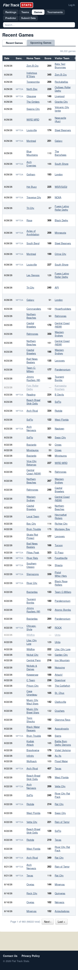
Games (38, 12)
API (57, 287)
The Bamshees (60, 153)
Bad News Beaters (32, 360)
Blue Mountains (32, 153)
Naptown (59, 428)
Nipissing (60, 667)
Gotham (31, 174)
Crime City (60, 254)
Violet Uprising (63, 750)
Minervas (60, 884)
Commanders (34, 308)
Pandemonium (62, 369)
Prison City (33, 685)
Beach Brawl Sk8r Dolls (33, 401)
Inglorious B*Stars (32, 74)
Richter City (61, 523)
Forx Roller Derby (32, 387)
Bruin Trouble (34, 529)
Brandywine (33, 750)
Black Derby (61, 220)
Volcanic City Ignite (62, 108)
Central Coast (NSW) (62, 324)
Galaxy (58, 141)
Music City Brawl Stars (33, 710)
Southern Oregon (31, 565)
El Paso (59, 552)
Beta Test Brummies (60, 65)
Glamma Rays (62, 719)
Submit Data (28, 18)
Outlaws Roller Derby (63, 88)
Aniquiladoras (62, 911)
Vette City (60, 786)
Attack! (59, 674)
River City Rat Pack (62, 795)
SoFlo (58, 401)
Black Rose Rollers (61, 582)
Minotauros (33, 450)
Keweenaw (32, 674)
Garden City (61, 654)
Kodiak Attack (30, 742)
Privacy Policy (31, 956)
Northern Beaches (31, 315)
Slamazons (33, 574)
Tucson (59, 545)
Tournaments (55, 12)
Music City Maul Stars (32, 701)
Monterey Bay (62, 529)
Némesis (59, 902)
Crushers (60, 710)
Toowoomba (33, 82)
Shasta (58, 565)
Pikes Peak (33, 552)
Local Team (33, 516)
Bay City (31, 523)
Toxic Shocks (31, 719)
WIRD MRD (33, 119)
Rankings (10, 12)
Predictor (10, 18)
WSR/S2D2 (61, 186)
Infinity (30, 755)
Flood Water (61, 761)
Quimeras (60, 893)
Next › (47, 922)
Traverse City (34, 197)
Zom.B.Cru (32, 65)
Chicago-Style (31, 627)
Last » (61, 922)
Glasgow (31, 96)
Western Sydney (59, 333)
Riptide (58, 410)
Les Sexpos (33, 275)
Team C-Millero (31, 369)
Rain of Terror (62, 822)
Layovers (60, 360)
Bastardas (32, 592)
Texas (58, 768)
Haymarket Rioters (61, 516)
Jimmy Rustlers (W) (33, 378)
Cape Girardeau (32, 692)
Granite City (61, 101)
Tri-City (30, 208)
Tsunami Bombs (59, 378)
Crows (58, 444)
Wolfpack (32, 761)
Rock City (32, 893)
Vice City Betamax (32, 462)
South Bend (33, 243)
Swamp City (33, 109)
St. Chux (59, 693)
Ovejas (30, 884)
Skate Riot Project (32, 536)
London (59, 174)
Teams (25, 12)
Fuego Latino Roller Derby (62, 207)
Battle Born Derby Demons (63, 742)
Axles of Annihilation (33, 232)
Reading (31, 394)
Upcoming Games (40, 42)
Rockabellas (61, 82)
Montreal (31, 141)
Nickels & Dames (32, 667)
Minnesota (60, 232)
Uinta (57, 635)
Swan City (60, 437)
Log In (72, 5)
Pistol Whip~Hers (61, 574)
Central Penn (34, 660)
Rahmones (60, 316)
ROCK (58, 627)
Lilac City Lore (32, 641)
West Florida (62, 419)
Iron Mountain (62, 660)
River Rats (32, 558)
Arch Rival (32, 410)
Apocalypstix (62, 728)
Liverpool (60, 96)
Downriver (60, 680)
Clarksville (60, 702)
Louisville (32, 130)
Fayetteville (61, 558)
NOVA (58, 197)
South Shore (61, 163)
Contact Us (10, 956)
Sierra (58, 736)
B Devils (59, 394)
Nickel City (32, 654)
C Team (31, 680)
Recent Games (14, 43)
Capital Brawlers (31, 324)
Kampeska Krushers (60, 387)
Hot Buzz (32, 186)
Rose (29, 220)
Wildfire (31, 635)
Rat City (59, 804)
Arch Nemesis (31, 428)
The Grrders (33, 101)
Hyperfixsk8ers (63, 308)
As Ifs (58, 755)
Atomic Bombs (63, 609)
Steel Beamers (63, 130)
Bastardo (31, 444)
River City (32, 583)
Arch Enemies (31, 163)
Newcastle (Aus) (60, 119)
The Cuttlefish (62, 685)
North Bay (32, 89)
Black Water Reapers (33, 728)
